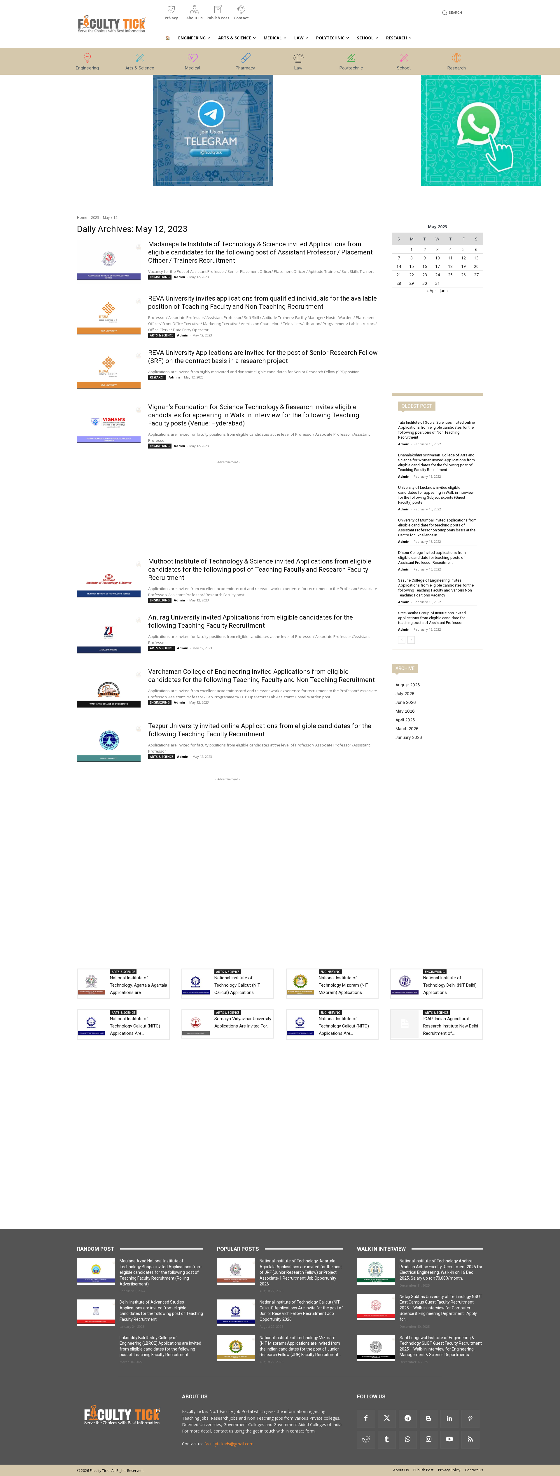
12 (115, 217)
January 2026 (409, 737)
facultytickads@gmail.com (228, 1444)
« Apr (431, 290)
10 (437, 258)
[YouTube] (449, 1440)
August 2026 (408, 684)
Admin (179, 277)
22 (411, 275)
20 (476, 266)
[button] (451, 12)
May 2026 (405, 711)
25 (450, 275)
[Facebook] (366, 1419)
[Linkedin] (449, 1419)
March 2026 (407, 728)
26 (463, 275)
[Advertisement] (79, 115)
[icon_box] (171, 15)
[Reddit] (366, 1440)
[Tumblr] (387, 1440)
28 (398, 283)
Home (82, 217)
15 (411, 266)
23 (424, 275)
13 (476, 258)
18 (450, 266)
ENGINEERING (160, 277)
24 (437, 275)
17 (437, 266)
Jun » (444, 290)
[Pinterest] (470, 1419)
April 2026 (405, 719)
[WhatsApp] (408, 1440)
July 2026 (405, 693)
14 (398, 266)
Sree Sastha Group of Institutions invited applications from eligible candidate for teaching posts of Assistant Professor (432, 618)
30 (424, 283)
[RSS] (470, 1440)
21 (398, 275)
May (106, 217)
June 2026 (406, 702)
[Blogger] (429, 1419)
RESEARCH (157, 377)
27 (476, 275)
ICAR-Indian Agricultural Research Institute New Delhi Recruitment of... (450, 1026)
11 (450, 258)
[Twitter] (387, 1419)
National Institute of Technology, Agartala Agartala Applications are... (138, 985)
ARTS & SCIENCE (161, 335)
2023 (95, 217)
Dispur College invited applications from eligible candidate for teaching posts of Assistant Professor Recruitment (432, 557)
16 (424, 266)
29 (411, 283)
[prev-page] (401, 640)
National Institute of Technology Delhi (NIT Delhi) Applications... (450, 985)
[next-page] (411, 640)
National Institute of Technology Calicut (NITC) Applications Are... (135, 1026)
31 (437, 283)
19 (463, 266)
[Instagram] (429, 1440)
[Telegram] (408, 1419)
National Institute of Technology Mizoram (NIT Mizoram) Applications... (343, 985)
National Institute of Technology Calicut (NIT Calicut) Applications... (237, 985)
